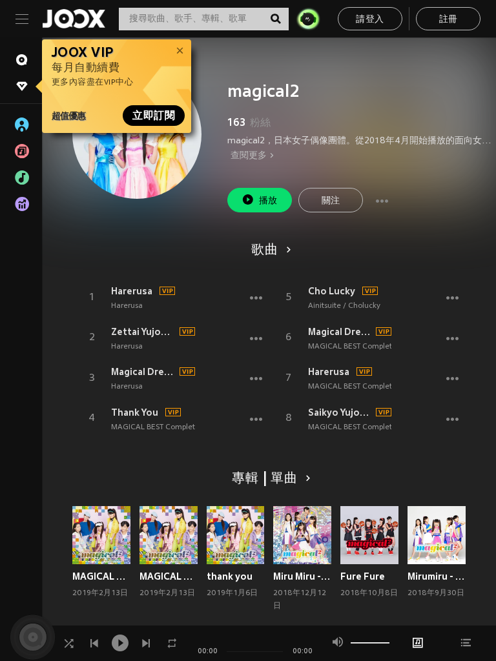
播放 (268, 201)
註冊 (448, 20)
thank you (230, 576)
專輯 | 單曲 (265, 479)
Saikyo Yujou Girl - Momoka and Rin (340, 412)
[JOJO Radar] (308, 19)
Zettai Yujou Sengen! (143, 332)
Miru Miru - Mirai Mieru (302, 576)
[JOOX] (73, 18)
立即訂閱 (153, 115)
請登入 (370, 20)
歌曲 (264, 250)
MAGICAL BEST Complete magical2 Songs (184, 427)
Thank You (134, 412)
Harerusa (131, 291)
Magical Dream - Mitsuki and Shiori (143, 372)
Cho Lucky (331, 291)
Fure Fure (362, 576)
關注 (331, 201)
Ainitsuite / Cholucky (344, 306)
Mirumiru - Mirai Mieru (437, 576)
